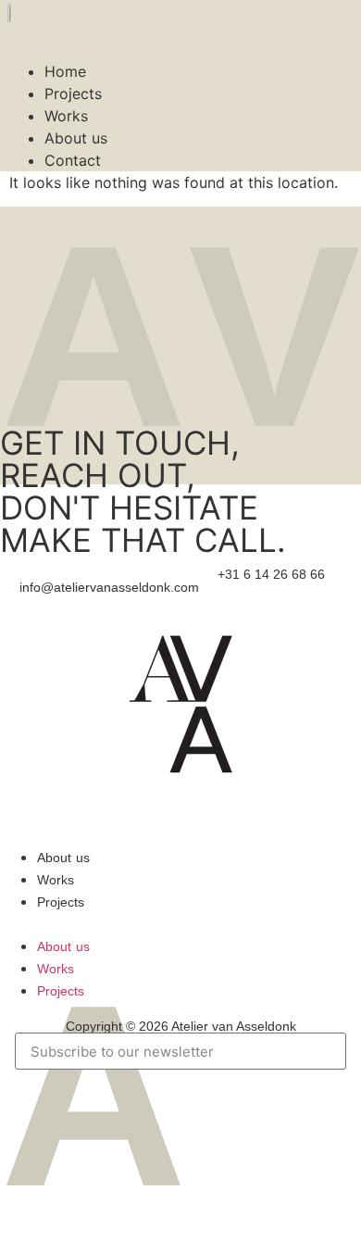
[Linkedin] (215, 830)
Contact (72, 160)
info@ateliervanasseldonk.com (109, 587)
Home (65, 71)
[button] (180, 33)
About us (75, 138)
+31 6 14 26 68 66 (271, 574)
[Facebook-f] (146, 830)
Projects (73, 93)
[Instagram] (180, 830)
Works (66, 115)
